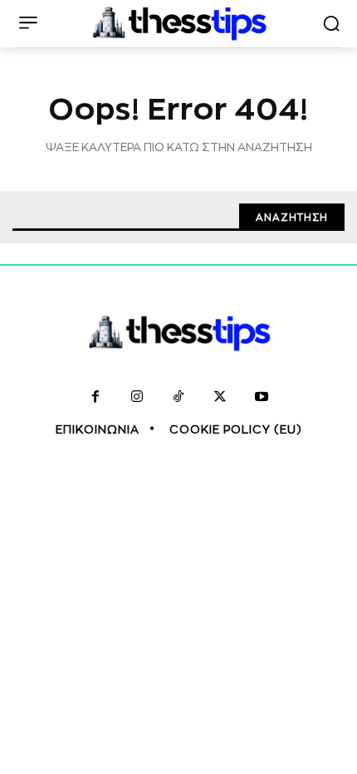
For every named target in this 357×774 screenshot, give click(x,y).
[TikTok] (178, 397)
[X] (220, 397)
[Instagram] (137, 397)
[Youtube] (261, 397)
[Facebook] (95, 397)
